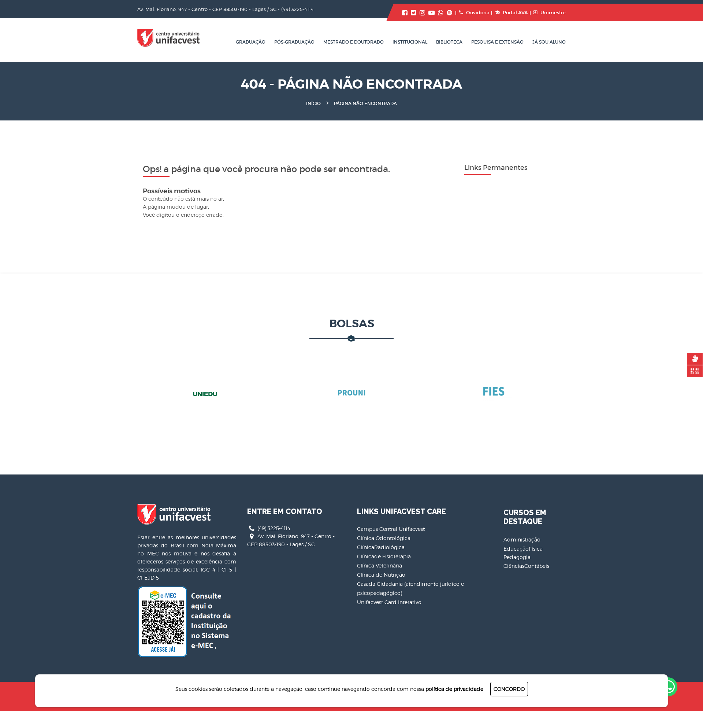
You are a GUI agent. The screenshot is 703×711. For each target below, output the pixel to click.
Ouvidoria (478, 13)
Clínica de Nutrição (381, 575)
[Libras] (695, 359)
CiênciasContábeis (526, 566)
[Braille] (695, 371)
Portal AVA (515, 13)
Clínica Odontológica (383, 538)
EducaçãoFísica (523, 549)
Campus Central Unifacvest (391, 529)
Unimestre (553, 13)
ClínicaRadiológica (381, 547)
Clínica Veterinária (379, 565)
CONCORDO (509, 689)
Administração (521, 539)
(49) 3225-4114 (297, 9)
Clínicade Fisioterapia (384, 556)
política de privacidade (454, 689)
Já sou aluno (549, 42)
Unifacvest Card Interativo (389, 602)
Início (313, 103)
